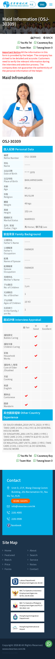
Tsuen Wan (25, 47)
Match (8, 559)
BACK (49, 37)
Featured (10, 555)
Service (34, 559)
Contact (34, 569)
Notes (33, 564)
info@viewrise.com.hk (23, 506)
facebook (16, 525)
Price (7, 564)
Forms (8, 569)
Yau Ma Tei (26, 42)
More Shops (20, 500)
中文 (31, 4)
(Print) (36, 37)
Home (8, 550)
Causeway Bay (45, 42)
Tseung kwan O (44, 47)
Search (33, 555)
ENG (42, 4)
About (33, 550)
